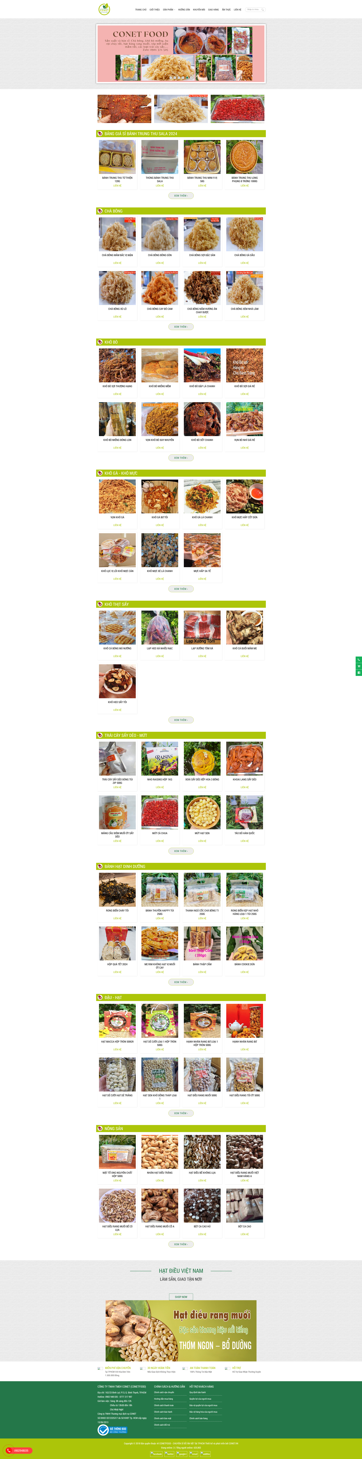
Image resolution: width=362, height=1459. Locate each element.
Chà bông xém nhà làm (244, 309)
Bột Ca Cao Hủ (202, 1226)
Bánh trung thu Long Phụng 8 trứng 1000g (245, 179)
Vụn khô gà (117, 517)
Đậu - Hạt (113, 997)
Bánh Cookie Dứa (245, 964)
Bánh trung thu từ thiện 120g (117, 179)
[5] (187, 77)
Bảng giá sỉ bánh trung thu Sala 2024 (141, 133)
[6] (191, 77)
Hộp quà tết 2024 (117, 964)
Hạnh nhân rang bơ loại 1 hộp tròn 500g (202, 1043)
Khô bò (111, 342)
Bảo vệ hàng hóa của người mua (203, 1411)
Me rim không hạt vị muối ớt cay (160, 966)
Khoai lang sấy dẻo (244, 779)
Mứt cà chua (159, 833)
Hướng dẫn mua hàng (163, 1398)
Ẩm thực (226, 9)
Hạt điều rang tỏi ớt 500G (245, 1095)
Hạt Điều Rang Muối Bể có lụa (117, 1228)
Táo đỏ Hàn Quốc (245, 833)
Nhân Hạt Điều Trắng (160, 1172)
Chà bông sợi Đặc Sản (202, 255)
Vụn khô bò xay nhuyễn (160, 440)
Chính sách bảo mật (162, 1418)
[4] (183, 77)
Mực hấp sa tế (202, 571)
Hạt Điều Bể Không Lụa (202, 1172)
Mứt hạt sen (202, 833)
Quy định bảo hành (197, 1392)
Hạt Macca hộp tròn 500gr (117, 1041)
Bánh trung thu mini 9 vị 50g (202, 179)
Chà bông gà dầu (244, 255)
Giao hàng (213, 9)
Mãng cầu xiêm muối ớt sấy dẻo (117, 834)
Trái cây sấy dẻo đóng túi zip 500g (117, 781)
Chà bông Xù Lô (117, 309)
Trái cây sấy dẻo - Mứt (126, 735)
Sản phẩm (168, 9)
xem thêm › (181, 195)
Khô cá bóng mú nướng (117, 648)
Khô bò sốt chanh (202, 440)
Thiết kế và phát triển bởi (216, 1443)
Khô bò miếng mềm (160, 386)
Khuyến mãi (199, 9)
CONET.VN (233, 1443)
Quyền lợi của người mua (200, 1398)
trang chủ (140, 9)
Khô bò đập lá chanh (202, 386)
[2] (175, 77)
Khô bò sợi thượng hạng (117, 386)
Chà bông (114, 211)
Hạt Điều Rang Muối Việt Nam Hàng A (244, 1174)
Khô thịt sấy (117, 604)
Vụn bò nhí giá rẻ (244, 440)
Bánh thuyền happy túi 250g (160, 912)
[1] (170, 77)
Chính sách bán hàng (198, 1418)
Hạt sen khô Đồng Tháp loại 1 (160, 1097)
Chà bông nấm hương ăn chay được (202, 310)
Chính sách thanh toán (164, 1405)
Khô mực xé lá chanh (160, 571)
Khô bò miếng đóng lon (117, 440)
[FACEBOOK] (359, 673)
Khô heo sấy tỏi (117, 702)
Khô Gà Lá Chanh (202, 517)
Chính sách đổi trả (162, 1424)
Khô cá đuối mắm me (245, 648)
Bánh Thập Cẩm (202, 964)
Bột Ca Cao (244, 1226)
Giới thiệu (155, 9)
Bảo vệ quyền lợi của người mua (203, 1405)
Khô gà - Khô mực (121, 473)
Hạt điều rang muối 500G (202, 1095)
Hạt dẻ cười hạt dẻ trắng (117, 1095)
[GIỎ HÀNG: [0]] (359, 666)
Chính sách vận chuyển (164, 1392)
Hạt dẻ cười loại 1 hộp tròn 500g (159, 1043)
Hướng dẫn (184, 9)
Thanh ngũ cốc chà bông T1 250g (202, 912)
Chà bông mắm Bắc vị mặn (117, 255)
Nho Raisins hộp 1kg (159, 779)
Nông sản (114, 1128)
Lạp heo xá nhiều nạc (160, 648)
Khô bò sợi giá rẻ (244, 386)
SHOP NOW (181, 1297)
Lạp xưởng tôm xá (202, 648)
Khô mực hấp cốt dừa (245, 517)
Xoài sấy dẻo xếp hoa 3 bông (202, 779)
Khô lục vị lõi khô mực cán (117, 571)
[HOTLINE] (359, 660)
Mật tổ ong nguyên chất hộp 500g (117, 1174)
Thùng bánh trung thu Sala (160, 179)
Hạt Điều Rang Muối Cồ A (159, 1226)
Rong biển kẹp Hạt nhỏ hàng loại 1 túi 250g (244, 912)
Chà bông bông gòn (160, 255)
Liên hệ (237, 9)
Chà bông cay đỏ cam (160, 309)
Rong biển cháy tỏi (117, 910)
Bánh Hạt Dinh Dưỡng (125, 866)
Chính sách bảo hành (163, 1411)
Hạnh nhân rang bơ (244, 1041)
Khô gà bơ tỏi (160, 517)
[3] (179, 77)
